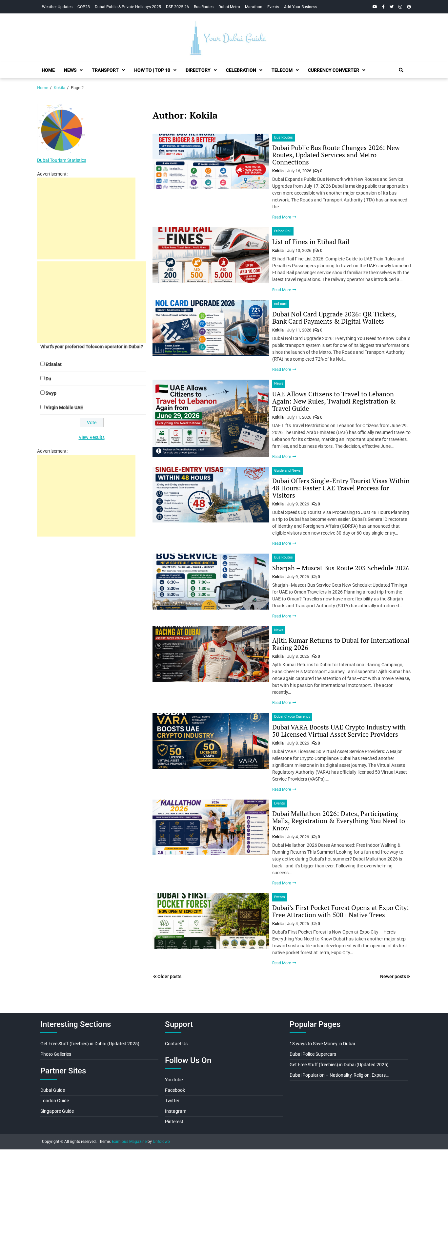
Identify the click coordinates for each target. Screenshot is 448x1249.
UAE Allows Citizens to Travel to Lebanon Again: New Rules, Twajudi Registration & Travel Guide (334, 401)
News (278, 383)
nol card (280, 304)
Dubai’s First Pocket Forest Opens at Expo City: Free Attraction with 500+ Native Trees (340, 911)
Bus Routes (204, 7)
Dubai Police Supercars (313, 1054)
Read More (282, 217)
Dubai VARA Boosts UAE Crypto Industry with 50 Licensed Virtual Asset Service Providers (339, 731)
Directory (198, 70)
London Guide (54, 1100)
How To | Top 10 (152, 70)
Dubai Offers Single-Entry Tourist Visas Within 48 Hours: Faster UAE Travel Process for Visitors (341, 488)
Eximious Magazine (129, 1141)
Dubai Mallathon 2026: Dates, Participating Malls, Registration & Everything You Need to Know (338, 820)
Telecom (282, 70)
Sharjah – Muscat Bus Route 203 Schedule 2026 (341, 567)
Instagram (175, 1111)
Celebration (241, 70)
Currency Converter (333, 70)
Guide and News (287, 470)
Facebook (175, 1090)
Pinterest (174, 1121)
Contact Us (176, 1043)
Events (273, 7)
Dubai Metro (229, 7)
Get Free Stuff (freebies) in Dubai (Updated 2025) (89, 1043)
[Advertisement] (86, 218)
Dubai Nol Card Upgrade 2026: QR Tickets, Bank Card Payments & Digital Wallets (334, 318)
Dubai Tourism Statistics (61, 160)
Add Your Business (300, 7)
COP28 (83, 7)
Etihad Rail (283, 231)
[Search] (401, 70)
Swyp (51, 393)
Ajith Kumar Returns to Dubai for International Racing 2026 (340, 644)
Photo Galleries (55, 1054)
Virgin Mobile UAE (64, 407)
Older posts (169, 976)
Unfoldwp (161, 1141)
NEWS (70, 70)
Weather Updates (57, 7)
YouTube (174, 1079)
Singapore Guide (57, 1111)
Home (48, 70)
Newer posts (393, 976)
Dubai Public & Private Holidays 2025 (128, 7)
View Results (92, 437)
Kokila (278, 170)
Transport (105, 70)
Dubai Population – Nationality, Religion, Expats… (339, 1075)
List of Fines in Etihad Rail (310, 241)
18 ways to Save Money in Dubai (322, 1043)
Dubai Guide (52, 1090)
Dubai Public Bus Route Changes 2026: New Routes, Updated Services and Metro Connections (336, 154)
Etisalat (54, 364)
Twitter (172, 1100)
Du (48, 378)
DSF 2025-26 (177, 7)
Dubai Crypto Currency (292, 716)
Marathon (253, 7)
